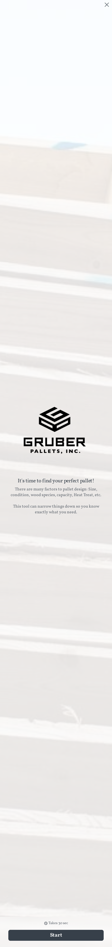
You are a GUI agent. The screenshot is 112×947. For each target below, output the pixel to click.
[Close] (107, 5)
